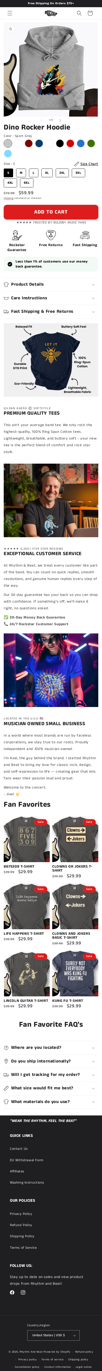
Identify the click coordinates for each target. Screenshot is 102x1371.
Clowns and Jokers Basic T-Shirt (71, 936)
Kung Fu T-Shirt (67, 1001)
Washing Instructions (27, 1182)
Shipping (9, 198)
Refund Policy (21, 1225)
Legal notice (84, 1367)
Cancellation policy (27, 1367)
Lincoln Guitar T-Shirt (26, 1001)
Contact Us (19, 1148)
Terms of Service (23, 1247)
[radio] (8, 143)
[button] (9, 13)
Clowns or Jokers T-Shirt (72, 869)
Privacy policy (27, 1360)
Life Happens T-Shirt (24, 934)
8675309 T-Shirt (19, 867)
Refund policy (84, 1352)
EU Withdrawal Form (27, 1160)
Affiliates (17, 1171)
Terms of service (52, 1360)
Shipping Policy (22, 1236)
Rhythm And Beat (31, 1352)
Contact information (57, 1367)
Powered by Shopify (57, 1352)
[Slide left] (42, 120)
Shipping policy (78, 1360)
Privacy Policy (21, 1213)
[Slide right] (60, 120)
